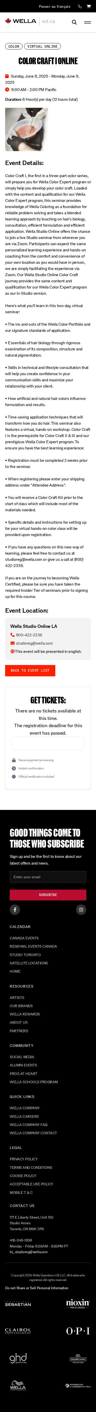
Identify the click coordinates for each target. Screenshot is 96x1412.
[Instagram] (81, 910)
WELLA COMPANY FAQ (29, 1125)
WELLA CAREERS (24, 1116)
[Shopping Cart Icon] (89, 6)
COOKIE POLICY (23, 1176)
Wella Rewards (25, 1014)
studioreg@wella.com (34, 643)
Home (15, 971)
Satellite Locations (29, 963)
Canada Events (24, 938)
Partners (19, 1031)
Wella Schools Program (34, 1082)
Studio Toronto (25, 955)
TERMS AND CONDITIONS (31, 1167)
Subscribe (48, 895)
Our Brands (21, 1006)
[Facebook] (15, 910)
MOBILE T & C (21, 1193)
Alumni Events (23, 1065)
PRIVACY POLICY (23, 1159)
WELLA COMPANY (25, 1108)
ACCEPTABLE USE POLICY (31, 1184)
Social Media (22, 1057)
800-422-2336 (29, 635)
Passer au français (55, 6)
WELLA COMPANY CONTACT (33, 1133)
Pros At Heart (23, 1074)
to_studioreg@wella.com (28, 1252)
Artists (17, 998)
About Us (18, 1022)
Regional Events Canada (33, 946)
